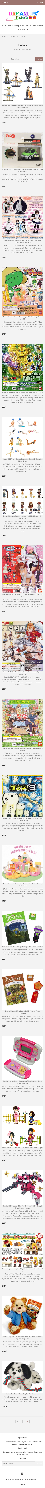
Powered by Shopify (31, 1479)
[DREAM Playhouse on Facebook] (22, 1474)
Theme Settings (32, 1442)
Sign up (25, 29)
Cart (41, 3)
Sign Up (39, 1463)
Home (3, 36)
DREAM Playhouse (17, 1479)
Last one (12, 36)
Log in (19, 29)
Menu (6, 3)
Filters (39, 59)
